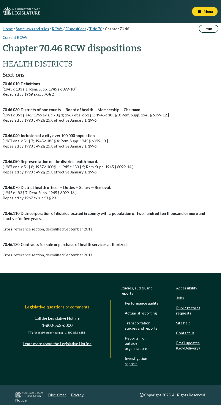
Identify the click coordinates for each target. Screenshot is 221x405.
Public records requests (188, 310)
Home (8, 28)
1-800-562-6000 (57, 325)
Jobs (180, 297)
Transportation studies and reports (141, 325)
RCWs (57, 28)
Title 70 (95, 28)
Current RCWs (15, 37)
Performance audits (141, 303)
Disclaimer (57, 394)
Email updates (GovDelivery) (188, 345)
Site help (183, 323)
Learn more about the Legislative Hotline (57, 343)
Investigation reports (136, 361)
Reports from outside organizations (136, 343)
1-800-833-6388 (75, 332)
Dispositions (75, 28)
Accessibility (186, 288)
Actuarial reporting (141, 313)
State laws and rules (32, 28)
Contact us (185, 332)
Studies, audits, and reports (136, 290)
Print (209, 29)
